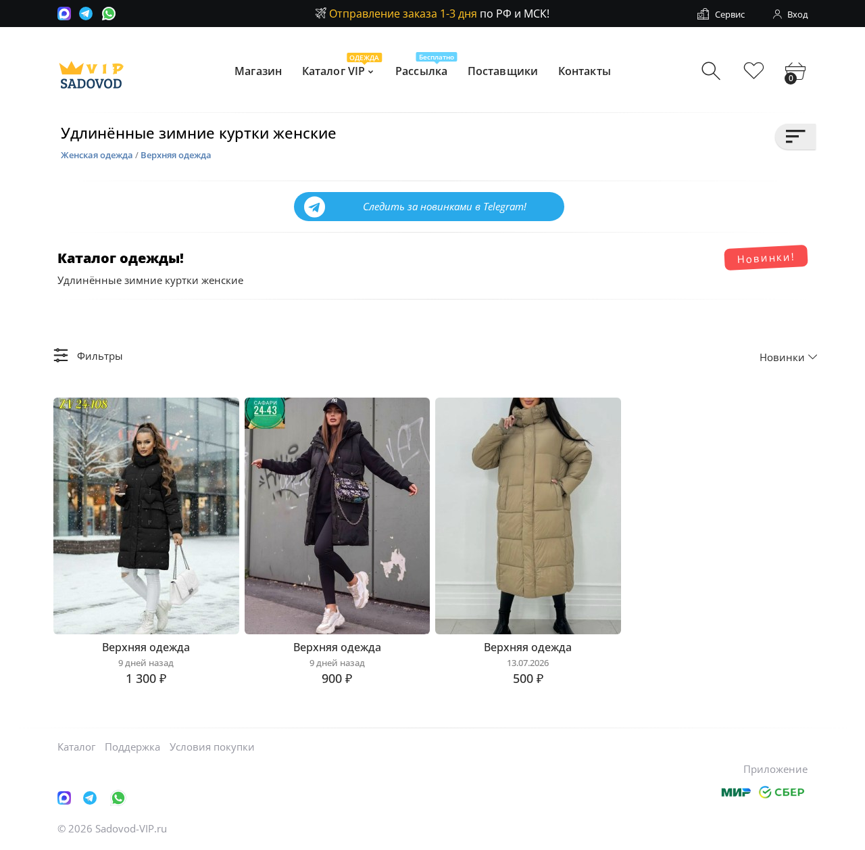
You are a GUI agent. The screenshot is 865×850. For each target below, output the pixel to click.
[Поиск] (712, 71)
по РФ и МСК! (439, 13)
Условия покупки (212, 746)
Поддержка (132, 746)
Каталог (76, 746)
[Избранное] (753, 71)
